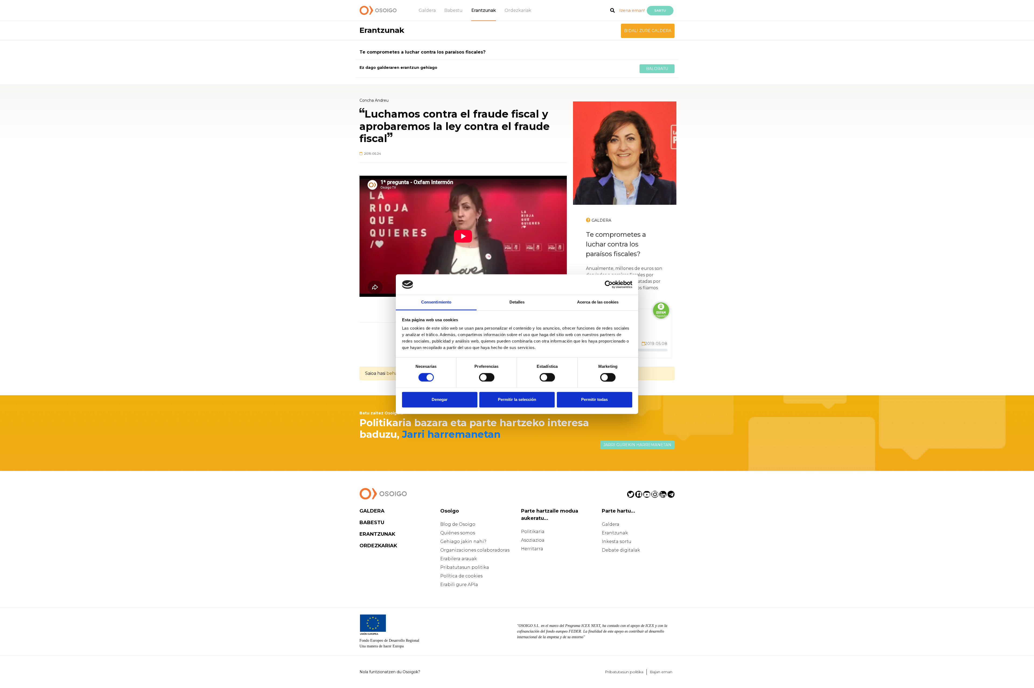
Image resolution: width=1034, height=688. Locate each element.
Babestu (453, 10)
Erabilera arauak (458, 558)
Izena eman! (632, 10)
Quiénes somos (457, 532)
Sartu (660, 10)
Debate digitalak (621, 550)
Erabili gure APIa (459, 584)
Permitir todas (594, 399)
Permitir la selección (517, 399)
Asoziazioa (532, 540)
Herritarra (532, 548)
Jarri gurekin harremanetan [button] (637, 444)
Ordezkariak (518, 10)
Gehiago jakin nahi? (463, 541)
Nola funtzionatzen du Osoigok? (389, 671)
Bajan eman (661, 671)
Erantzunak (483, 10)
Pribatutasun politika (464, 567)
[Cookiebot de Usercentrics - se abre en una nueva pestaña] (608, 284)
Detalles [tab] (517, 302)
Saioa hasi (375, 373)
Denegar (440, 399)
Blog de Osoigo (457, 524)
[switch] (486, 377)
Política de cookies (461, 575)
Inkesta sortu (616, 541)
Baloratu (657, 68)
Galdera (427, 10)
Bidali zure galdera (647, 30)
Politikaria (532, 531)
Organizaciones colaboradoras (474, 550)
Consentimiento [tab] (436, 302)
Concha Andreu (374, 100)
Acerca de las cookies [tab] (598, 302)
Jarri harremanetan (451, 434)
